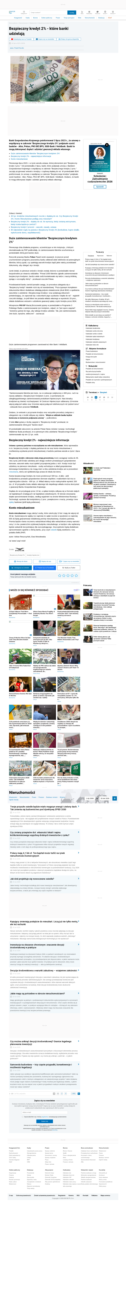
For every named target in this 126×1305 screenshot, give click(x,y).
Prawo (58, 18)
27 (100, 397)
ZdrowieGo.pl (103, 1173)
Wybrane (109, 255)
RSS (78, 1195)
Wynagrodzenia (31, 1153)
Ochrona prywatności (23, 1195)
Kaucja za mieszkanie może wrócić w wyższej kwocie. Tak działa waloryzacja (98, 305)
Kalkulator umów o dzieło (94, 334)
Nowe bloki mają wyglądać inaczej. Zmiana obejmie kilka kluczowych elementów (99, 311)
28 (104, 397)
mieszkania (13, 472)
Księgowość (18, 18)
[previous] (54, 1094)
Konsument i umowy (51, 1155)
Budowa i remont (51, 797)
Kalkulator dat (67, 1173)
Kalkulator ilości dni (92, 345)
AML (82, 1162)
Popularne (91, 255)
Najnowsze (100, 255)
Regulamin (61, 1195)
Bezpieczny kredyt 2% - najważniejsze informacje (31, 156)
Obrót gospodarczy (14, 1155)
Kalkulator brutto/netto (93, 328)
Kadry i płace (13, 1181)
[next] (79, 1094)
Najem (88, 359)
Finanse (41, 797)
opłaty (11, 502)
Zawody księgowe (14, 1159)
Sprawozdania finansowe (88, 1159)
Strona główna (13, 23)
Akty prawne (49, 1170)
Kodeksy (47, 1184)
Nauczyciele (30, 1177)
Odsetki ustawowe (86, 1181)
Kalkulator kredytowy (92, 339)
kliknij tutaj (54, 1130)
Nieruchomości (90, 18)
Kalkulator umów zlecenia (94, 331)
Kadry (28, 18)
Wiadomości (33, 23)
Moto (79, 18)
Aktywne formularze (97, 348)
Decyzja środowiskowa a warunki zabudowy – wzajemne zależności (99, 279)
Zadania (11, 1177)
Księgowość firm (14, 1148)
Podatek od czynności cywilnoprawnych (99, 380)
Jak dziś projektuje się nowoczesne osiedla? (99, 264)
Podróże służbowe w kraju (88, 1173)
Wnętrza (62, 797)
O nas (11, 1195)
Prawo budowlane (92, 351)
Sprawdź (100, 187)
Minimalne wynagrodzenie (88, 1175)
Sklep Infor (48, 1162)
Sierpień (103, 392)
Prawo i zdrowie (49, 1164)
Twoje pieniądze (69, 18)
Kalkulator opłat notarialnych (95, 336)
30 (112, 397)
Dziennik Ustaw (49, 1173)
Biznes (35, 18)
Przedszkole (30, 1173)
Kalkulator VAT (67, 1177)
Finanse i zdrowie (68, 1162)
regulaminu (45, 1116)
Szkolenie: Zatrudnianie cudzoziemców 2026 (100, 179)
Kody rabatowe (103, 1177)
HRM (28, 1162)
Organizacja (12, 1173)
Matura (29, 1184)
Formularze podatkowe (105, 1181)
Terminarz (93, 392)
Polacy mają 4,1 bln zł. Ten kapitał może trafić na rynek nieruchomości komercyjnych (99, 260)
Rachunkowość (13, 1153)
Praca (46, 1159)
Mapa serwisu (105, 1195)
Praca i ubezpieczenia (69, 1155)
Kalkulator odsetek (68, 1179)
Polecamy (87, 585)
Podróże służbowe (86, 1179)
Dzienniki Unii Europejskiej (52, 1179)
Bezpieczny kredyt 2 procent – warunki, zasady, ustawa (33, 227)
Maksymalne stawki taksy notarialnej (98, 377)
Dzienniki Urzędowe (51, 1177)
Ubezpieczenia (31, 1155)
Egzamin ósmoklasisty (33, 1186)
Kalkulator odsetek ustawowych (96, 342)
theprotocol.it (103, 1184)
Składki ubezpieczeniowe (88, 1177)
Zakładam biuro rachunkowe (89, 1151)
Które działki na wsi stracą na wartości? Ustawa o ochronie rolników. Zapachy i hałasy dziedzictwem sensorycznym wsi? (98, 316)
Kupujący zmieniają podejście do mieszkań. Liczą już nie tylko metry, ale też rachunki (99, 269)
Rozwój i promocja (14, 1179)
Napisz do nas (46, 561)
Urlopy (29, 1157)
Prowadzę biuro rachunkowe (89, 1153)
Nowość (100, 173)
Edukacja (101, 18)
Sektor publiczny (46, 18)
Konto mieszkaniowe (19, 159)
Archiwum (102, 1175)
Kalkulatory (93, 325)
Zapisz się (44, 1121)
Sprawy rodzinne (50, 1151)
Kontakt (85, 1195)
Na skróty (102, 1170)
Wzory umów (103, 1179)
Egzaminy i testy (32, 1179)
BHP (28, 1159)
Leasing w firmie (68, 1159)
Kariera (71, 1195)
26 (96, 397)
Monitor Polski (49, 1175)
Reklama (94, 1195)
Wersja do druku (22, 561)
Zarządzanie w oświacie (34, 1181)
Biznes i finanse (67, 1151)
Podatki (11, 1151)
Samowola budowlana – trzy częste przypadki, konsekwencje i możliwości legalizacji (97, 295)
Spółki (65, 1153)
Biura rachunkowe (87, 1148)
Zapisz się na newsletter (71, 561)
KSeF (110, 18)
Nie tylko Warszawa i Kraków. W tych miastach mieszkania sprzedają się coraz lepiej (98, 300)
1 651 (73, 1093)
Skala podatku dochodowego (89, 1184)
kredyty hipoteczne (33, 555)
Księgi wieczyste (91, 357)
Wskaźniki (92, 366)
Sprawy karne (49, 1153)
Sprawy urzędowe (50, 1157)
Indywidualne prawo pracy (34, 1151)
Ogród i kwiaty (13, 800)
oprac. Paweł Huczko (17, 48)
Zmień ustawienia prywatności (44, 1195)
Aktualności (88, 463)
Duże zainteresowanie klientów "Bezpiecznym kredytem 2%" (35, 153)
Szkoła (29, 1175)
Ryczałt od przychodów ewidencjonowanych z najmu (95, 373)
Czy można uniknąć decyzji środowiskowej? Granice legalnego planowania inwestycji (99, 290)
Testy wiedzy (30, 1188)
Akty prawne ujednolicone (52, 1181)
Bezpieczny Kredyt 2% (17, 555)
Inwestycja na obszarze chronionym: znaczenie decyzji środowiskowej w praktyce (99, 274)
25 (92, 397)
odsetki (54, 530)
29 (108, 397)
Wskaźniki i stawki (87, 1170)
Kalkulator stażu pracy (69, 1181)
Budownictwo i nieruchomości (95, 362)
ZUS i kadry (12, 1157)
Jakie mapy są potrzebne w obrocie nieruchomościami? (96, 284)
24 (88, 397)
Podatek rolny (90, 382)
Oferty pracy (102, 1186)
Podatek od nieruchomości (94, 354)
